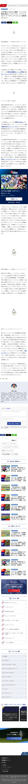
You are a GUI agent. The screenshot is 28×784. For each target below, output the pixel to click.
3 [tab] (11, 202)
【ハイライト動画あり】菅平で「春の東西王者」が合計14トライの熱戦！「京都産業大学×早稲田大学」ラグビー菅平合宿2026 (18, 573)
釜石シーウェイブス (7, 450)
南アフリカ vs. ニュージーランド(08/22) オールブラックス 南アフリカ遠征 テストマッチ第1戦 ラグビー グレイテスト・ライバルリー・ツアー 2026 (10, 714)
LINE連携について (5, 760)
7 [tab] (16, 202)
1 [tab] (8, 202)
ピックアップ (7, 697)
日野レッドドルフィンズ (8, 159)
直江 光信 (12, 20)
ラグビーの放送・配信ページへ (14, 738)
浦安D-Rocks (19, 122)
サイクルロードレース (11, 668)
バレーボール (7, 676)
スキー (6, 689)
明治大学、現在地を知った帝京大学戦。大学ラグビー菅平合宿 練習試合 (18, 563)
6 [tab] (15, 202)
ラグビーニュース (9, 624)
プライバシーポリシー (7, 767)
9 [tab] (19, 202)
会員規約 (4, 765)
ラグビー (3, 5)
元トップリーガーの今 (10, 616)
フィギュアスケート (10, 685)
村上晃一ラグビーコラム (11, 602)
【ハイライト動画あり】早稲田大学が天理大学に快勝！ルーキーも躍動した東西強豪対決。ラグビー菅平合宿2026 (18, 553)
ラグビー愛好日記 (9, 642)
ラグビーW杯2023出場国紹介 (12, 629)
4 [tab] (12, 202)
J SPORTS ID (4, 758)
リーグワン (13, 443)
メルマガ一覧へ (14, 590)
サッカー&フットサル (12, 5)
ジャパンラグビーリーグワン (10, 447)
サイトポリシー (6, 769)
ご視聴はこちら (14, 199)
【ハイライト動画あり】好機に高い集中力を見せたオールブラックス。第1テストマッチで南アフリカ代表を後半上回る (18, 517)
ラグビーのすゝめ (9, 638)
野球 (5, 656)
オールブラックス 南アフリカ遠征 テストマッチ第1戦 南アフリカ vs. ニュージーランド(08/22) (10, 717)
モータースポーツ (9, 672)
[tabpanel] (14, 188)
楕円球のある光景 (9, 611)
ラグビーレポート (9, 607)
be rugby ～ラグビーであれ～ (12, 620)
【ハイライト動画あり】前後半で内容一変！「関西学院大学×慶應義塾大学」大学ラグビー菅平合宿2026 (18, 544)
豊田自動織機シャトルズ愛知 (15, 72)
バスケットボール (9, 681)
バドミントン (7, 693)
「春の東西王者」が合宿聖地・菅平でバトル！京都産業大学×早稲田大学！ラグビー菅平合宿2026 (18, 534)
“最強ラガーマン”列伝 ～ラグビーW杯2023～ (14, 633)
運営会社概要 (5, 771)
